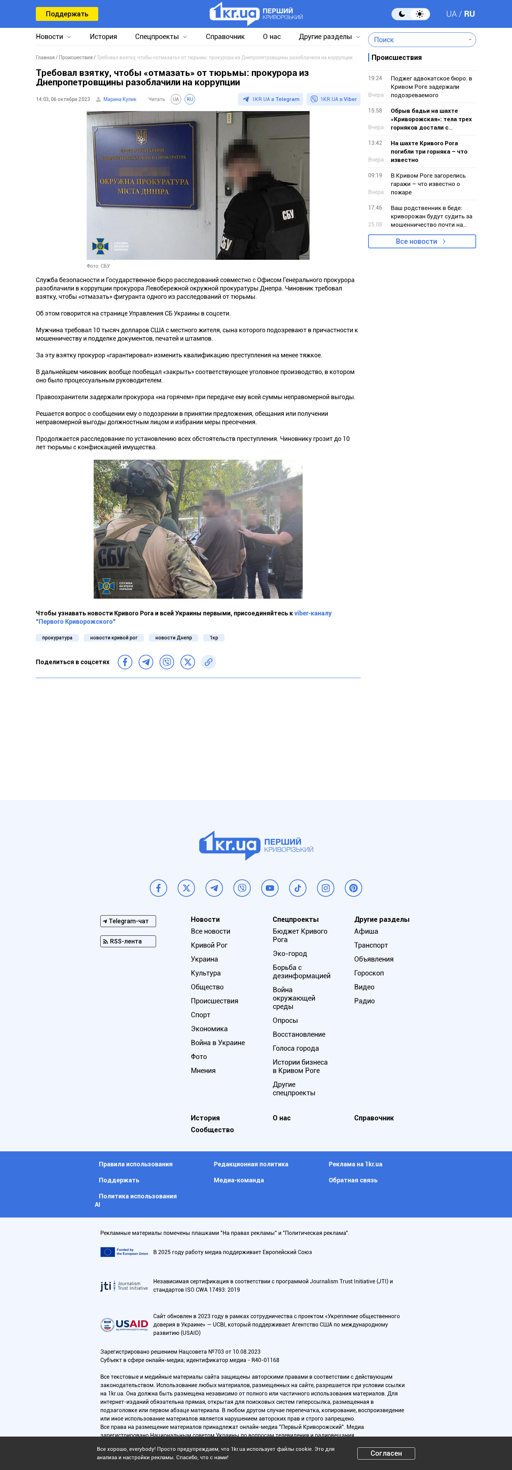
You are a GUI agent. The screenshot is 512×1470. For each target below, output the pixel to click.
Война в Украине (218, 1043)
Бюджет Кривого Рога (300, 935)
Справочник (225, 36)
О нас (272, 36)
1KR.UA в (276, 99)
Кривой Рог (209, 945)
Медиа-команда (239, 1180)
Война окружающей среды (294, 998)
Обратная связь (353, 1180)
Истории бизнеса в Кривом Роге (300, 1066)
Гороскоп (369, 973)
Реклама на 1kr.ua (355, 1164)
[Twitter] (187, 662)
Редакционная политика (251, 1164)
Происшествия (214, 1001)
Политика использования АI (136, 1200)
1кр (214, 637)
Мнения (203, 1070)
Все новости (416, 241)
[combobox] (417, 40)
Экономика (209, 1029)
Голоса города (296, 1048)
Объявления (374, 959)
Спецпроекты (157, 36)
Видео (364, 987)
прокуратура (57, 637)
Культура (206, 973)
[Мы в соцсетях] (158, 888)
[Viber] (167, 662)
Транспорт (371, 945)
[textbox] (417, 40)
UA (451, 14)
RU (469, 14)
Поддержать (67, 14)
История (103, 36)
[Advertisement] (198, 734)
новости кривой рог (114, 637)
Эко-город (290, 953)
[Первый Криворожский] (256, 14)
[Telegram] (146, 662)
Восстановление (299, 1034)
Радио (364, 1001)
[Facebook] (125, 662)
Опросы (285, 1020)
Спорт (200, 1015)
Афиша (366, 931)
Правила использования (136, 1164)
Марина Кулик (120, 99)
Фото (199, 1056)
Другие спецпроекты (294, 1088)
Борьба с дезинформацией (302, 971)
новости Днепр (173, 637)
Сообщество (212, 1130)
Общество (207, 987)
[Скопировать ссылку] (208, 662)
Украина (204, 959)
